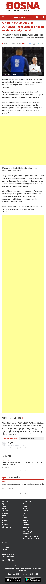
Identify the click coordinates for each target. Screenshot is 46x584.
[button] (42, 49)
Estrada (26, 525)
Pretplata (5, 547)
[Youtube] (13, 560)
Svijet (4, 522)
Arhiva (4, 543)
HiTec (25, 513)
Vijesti (4, 504)
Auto (24, 515)
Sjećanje (26, 504)
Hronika (5, 511)
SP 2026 (26, 534)
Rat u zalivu (6, 501)
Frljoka (25, 529)
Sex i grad (26, 520)
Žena (25, 522)
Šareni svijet (27, 532)
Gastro (25, 511)
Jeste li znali (28, 501)
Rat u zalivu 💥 (19, 17)
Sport (4, 515)
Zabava (26, 527)
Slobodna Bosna (23, 574)
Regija (4, 518)
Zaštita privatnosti (8, 556)
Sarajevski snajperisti (31, 538)
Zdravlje (26, 508)
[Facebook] (6, 560)
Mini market (6, 527)
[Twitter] (9, 560)
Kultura (25, 506)
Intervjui (5, 508)
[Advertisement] (23, 140)
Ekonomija (6, 513)
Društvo (5, 525)
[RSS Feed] (3, 560)
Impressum (6, 552)
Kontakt (4, 549)
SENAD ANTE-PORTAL (31, 536)
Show (25, 518)
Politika (4, 506)
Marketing (5, 545)
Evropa (4, 520)
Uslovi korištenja (8, 554)
